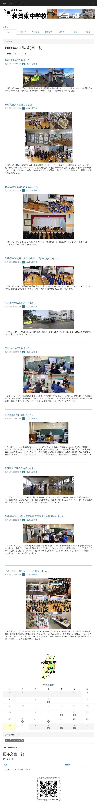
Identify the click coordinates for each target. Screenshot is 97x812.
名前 (6, 764)
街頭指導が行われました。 (18, 60)
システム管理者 (31, 64)
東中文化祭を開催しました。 (20, 104)
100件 (24, 53)
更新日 (67, 764)
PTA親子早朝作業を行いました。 (22, 468)
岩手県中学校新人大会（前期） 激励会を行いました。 (33, 258)
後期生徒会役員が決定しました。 (22, 186)
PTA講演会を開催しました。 (19, 414)
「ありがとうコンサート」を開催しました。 (28, 570)
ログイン (90, 3)
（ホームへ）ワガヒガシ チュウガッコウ (18, 3)
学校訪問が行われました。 (18, 348)
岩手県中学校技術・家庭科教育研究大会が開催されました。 (35, 516)
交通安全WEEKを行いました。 (21, 302)
